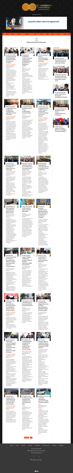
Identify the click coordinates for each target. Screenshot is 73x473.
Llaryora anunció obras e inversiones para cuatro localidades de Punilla (43, 58)
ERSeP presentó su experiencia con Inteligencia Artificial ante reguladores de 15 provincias (11, 110)
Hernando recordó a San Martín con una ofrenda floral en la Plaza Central (27, 303)
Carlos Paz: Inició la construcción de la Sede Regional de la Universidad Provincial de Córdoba (11, 58)
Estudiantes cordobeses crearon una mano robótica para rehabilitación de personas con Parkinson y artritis (27, 60)
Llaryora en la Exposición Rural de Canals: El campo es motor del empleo (10, 166)
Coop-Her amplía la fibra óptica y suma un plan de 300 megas (27, 209)
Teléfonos (44, 34)
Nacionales (23, 445)
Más (67, 34)
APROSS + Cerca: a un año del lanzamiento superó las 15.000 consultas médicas (43, 399)
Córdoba (15, 34)
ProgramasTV (31, 34)
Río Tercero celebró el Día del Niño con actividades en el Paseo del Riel (60, 129)
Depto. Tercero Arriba (26, 351)
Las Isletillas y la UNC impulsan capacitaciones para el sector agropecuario (10, 209)
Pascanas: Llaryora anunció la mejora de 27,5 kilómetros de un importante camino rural (27, 166)
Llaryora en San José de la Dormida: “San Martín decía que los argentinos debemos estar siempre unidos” (10, 305)
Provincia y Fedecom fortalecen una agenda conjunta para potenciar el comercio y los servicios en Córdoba (43, 212)
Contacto (11, 445)
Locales (9, 34)
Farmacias (38, 34)
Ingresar (61, 445)
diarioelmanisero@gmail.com (36, 452)
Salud (23, 67)
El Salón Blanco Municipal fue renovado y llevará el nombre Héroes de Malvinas (43, 166)
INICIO (5, 34)
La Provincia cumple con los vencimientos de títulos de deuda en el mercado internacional (10, 400)
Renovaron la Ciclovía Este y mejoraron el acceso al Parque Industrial (43, 258)
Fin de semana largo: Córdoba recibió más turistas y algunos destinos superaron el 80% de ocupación (27, 260)
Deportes (55, 34)
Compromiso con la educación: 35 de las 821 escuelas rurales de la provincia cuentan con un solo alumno (43, 111)
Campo (50, 34)
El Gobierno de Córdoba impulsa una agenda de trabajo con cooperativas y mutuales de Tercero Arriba (27, 344)
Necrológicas (37, 445)
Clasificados (61, 34)
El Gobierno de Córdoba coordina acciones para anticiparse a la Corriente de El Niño (27, 400)
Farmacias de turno (45, 445)
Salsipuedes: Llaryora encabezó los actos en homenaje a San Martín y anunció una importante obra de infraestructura (11, 261)
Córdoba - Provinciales (11, 64)
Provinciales (30, 445)
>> (31, 437)
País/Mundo (22, 34)
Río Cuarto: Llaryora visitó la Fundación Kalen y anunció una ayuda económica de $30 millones (43, 343)
